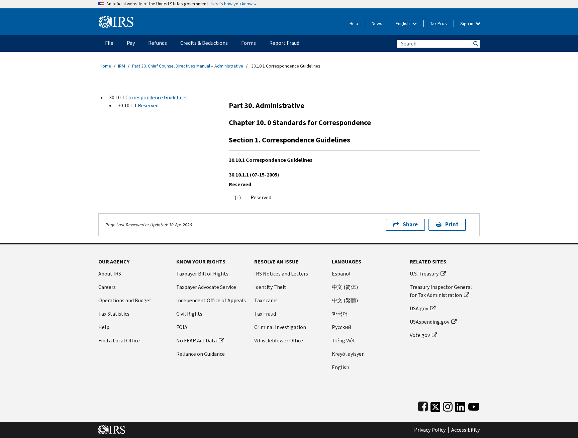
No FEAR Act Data (196, 340)
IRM (121, 66)
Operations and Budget (125, 300)
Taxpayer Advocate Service (206, 287)
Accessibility (465, 430)
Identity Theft (270, 287)
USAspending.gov (429, 321)
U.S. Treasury (424, 273)
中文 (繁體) (345, 300)
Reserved (148, 105)
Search (475, 43)
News (377, 23)
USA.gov (419, 308)
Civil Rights (189, 313)
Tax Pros (438, 23)
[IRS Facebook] (423, 405)
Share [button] (410, 224)
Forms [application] (248, 42)
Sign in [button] (467, 23)
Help (354, 23)
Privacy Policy (430, 430)
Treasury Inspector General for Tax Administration (441, 291)
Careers (107, 287)
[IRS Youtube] (474, 405)
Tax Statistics (113, 313)
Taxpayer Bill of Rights (202, 273)
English (403, 23)
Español (341, 273)
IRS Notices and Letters (281, 273)
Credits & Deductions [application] (204, 42)
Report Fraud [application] (284, 42)
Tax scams (266, 300)
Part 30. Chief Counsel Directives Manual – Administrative (187, 66)
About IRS (109, 273)
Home (105, 66)
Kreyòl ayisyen (348, 353)
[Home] (116, 19)
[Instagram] (448, 405)
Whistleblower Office (278, 340)
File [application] (109, 42)
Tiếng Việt (343, 340)
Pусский (341, 327)
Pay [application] (131, 42)
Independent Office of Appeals (211, 300)
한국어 (340, 313)
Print (452, 224)
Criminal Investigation (280, 327)
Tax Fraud (265, 313)
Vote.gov (420, 335)
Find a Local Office (119, 340)
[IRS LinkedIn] (460, 405)
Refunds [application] (157, 42)
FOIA (181, 327)
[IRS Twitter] (435, 405)
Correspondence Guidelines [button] (156, 97)
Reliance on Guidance (200, 353)
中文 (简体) (345, 287)
